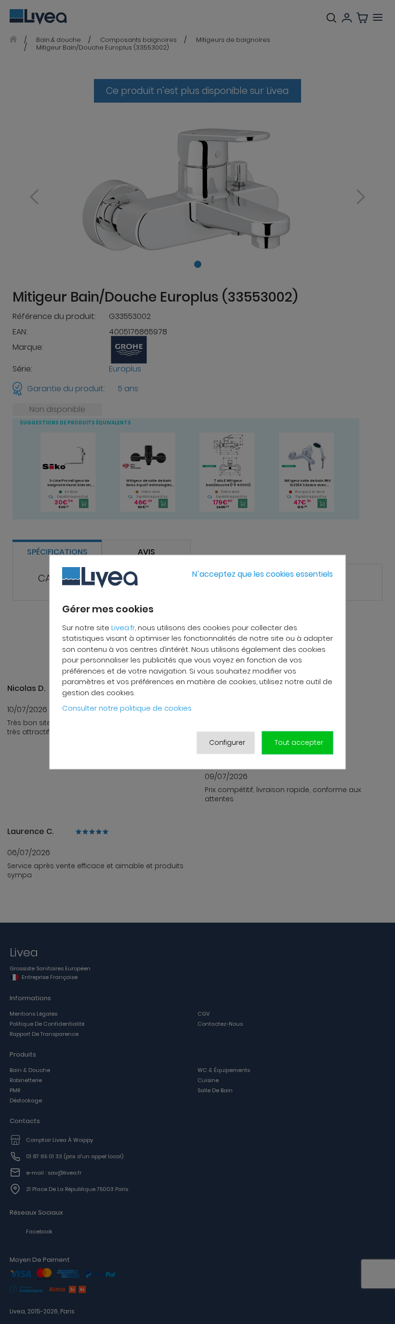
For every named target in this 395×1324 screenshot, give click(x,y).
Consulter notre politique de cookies (127, 708)
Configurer (227, 742)
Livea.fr (123, 627)
